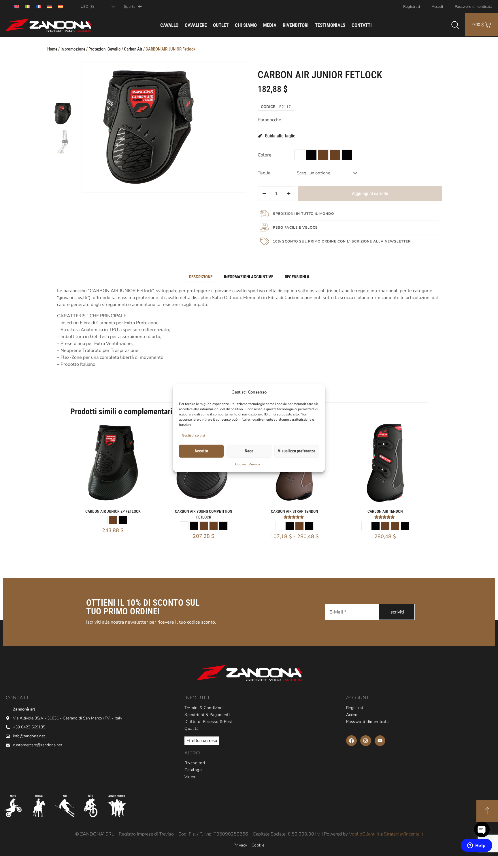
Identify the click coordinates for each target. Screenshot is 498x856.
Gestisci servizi (193, 435)
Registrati (411, 6)
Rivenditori (296, 25)
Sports (129, 6)
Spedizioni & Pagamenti (207, 715)
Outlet (221, 25)
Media (269, 25)
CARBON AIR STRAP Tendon (294, 511)
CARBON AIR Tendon (385, 511)
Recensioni (297, 276)
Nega (249, 451)
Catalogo (193, 770)
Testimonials (330, 25)
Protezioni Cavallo (104, 49)
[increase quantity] (289, 193)
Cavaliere (196, 25)
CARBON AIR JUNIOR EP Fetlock (113, 511)
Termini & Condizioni (204, 708)
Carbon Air (133, 49)
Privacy (254, 464)
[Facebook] (351, 740)
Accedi (437, 6)
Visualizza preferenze (296, 451)
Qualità (191, 729)
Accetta (201, 451)
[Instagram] (365, 740)
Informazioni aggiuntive (248, 276)
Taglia (264, 173)
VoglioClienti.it (364, 834)
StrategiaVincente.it (403, 834)
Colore (264, 155)
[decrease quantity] (264, 193)
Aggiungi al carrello (370, 193)
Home (52, 49)
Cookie (240, 464)
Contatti (362, 25)
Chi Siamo (246, 25)
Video (189, 777)
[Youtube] (380, 740)
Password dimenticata (473, 6)
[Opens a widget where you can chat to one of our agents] (476, 846)
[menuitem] (16, 6)
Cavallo (169, 25)
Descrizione (200, 276)
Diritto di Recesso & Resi (208, 722)
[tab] (201, 277)
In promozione (73, 49)
